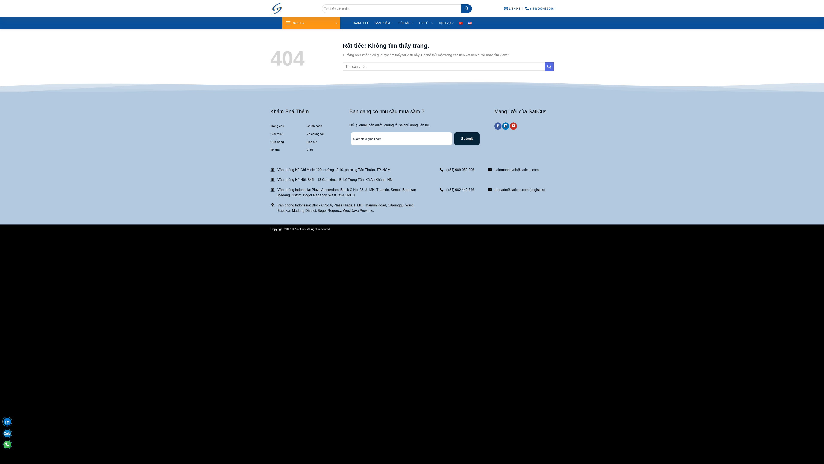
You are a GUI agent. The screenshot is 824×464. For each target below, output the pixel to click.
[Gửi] (466, 8)
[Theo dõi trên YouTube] (513, 126)
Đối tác (404, 23)
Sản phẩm (382, 23)
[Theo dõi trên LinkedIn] (505, 126)
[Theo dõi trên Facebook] (497, 126)
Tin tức (424, 23)
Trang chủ (360, 23)
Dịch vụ (445, 23)
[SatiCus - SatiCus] (276, 9)
